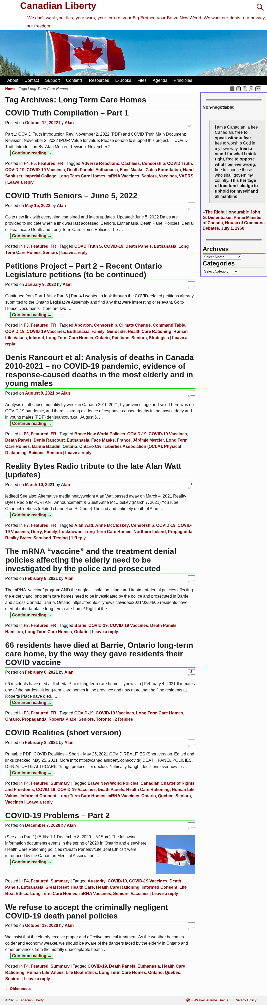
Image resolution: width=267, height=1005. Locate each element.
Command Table (169, 325)
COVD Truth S (88, 246)
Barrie (80, 625)
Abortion (83, 325)
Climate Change (135, 325)
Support (52, 80)
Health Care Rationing (149, 331)
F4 (26, 163)
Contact (32, 80)
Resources (99, 80)
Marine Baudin (46, 446)
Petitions (120, 338)
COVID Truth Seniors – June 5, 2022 (71, 195)
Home (10, 88)
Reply (78, 538)
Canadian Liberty (58, 5)
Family (98, 331)
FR (60, 163)
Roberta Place (62, 719)
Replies (124, 719)
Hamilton (14, 631)
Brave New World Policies (99, 434)
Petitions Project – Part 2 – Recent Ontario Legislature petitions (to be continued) (83, 270)
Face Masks (131, 170)
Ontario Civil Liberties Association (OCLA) (120, 446)
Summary (60, 783)
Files (142, 80)
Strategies (159, 338)
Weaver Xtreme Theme (210, 1000)
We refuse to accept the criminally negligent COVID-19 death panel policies (86, 911)
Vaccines (168, 176)
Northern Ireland (150, 531)
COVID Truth (179, 163)
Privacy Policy (246, 1000)
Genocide (116, 331)
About (12, 80)
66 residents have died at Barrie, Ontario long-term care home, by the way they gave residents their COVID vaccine (99, 654)
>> (258, 89)
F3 (26, 246)
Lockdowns (70, 531)
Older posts (18, 988)
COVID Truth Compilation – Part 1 (67, 112)
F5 (33, 163)
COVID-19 (15, 170)
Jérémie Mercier (148, 440)
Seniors (149, 176)
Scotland (42, 538)
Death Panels (80, 170)
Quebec (165, 796)
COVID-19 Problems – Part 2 (57, 815)
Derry (36, 531)
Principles (183, 80)
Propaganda (180, 531)
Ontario (102, 338)
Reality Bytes (18, 538)
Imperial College (40, 176)
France (124, 440)
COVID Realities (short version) (63, 732)
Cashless (130, 163)
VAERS (186, 176)
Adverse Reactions (100, 163)
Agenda (160, 80)
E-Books (123, 80)
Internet (36, 338)
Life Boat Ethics (81, 972)
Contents (74, 80)
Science (37, 452)
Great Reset (57, 887)
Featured (47, 163)
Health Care (82, 887)
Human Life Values (45, 972)
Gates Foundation (163, 170)
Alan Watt (83, 525)
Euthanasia (106, 170)
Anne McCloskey (112, 525)
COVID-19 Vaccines (46, 170)
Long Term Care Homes (81, 176)
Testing (60, 538)
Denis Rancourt (49, 440)
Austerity (97, 881)
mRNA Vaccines (123, 176)
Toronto (104, 719)
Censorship (153, 163)
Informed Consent (38, 796)
